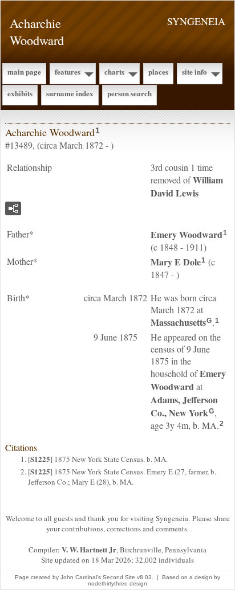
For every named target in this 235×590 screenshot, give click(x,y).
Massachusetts (178, 322)
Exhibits (20, 93)
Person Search (129, 93)
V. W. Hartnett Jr (89, 549)
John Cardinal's (80, 577)
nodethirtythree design (117, 583)
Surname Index (70, 93)
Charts (114, 71)
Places (158, 71)
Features (67, 71)
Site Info (194, 71)
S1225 (40, 458)
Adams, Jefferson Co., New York (184, 406)
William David (187, 186)
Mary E (176, 261)
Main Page (24, 71)
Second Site (119, 577)
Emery (186, 234)
